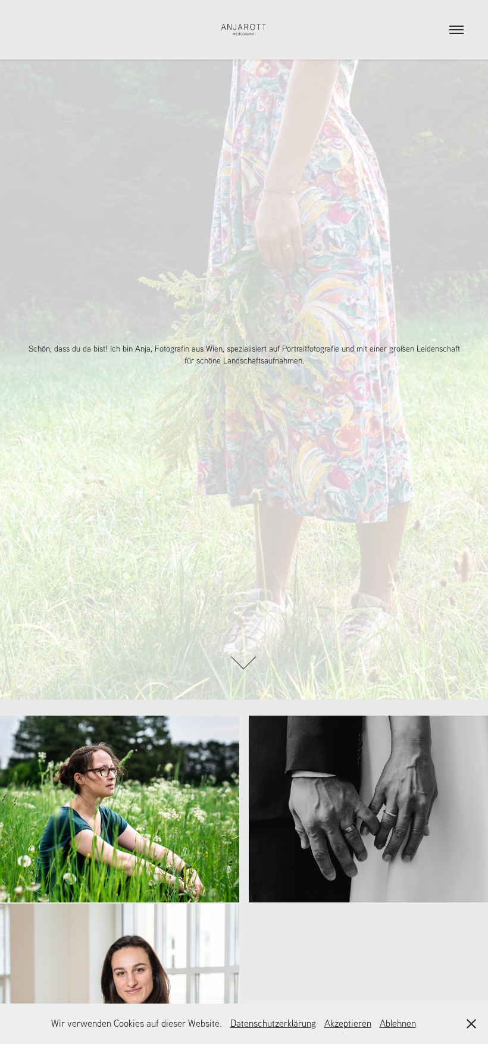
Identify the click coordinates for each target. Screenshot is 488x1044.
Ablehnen (398, 1023)
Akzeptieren (347, 1023)
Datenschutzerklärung (273, 1023)
